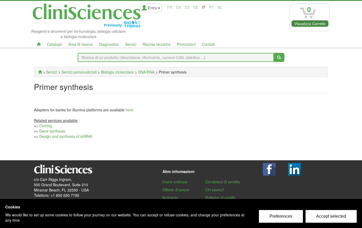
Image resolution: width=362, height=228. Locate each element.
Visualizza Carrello (309, 23)
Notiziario (170, 197)
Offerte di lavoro (175, 189)
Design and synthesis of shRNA (65, 136)
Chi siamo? (214, 189)
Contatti (208, 44)
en (178, 7)
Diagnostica (109, 44)
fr (169, 7)
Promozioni (186, 44)
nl (220, 7)
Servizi (130, 44)
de (195, 7)
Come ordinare (175, 181)
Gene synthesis (52, 131)
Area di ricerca (80, 44)
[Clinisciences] (40, 72)
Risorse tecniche (156, 44)
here (129, 109)
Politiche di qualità (220, 197)
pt (211, 7)
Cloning (45, 125)
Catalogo (54, 44)
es (187, 7)
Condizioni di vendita (222, 181)
